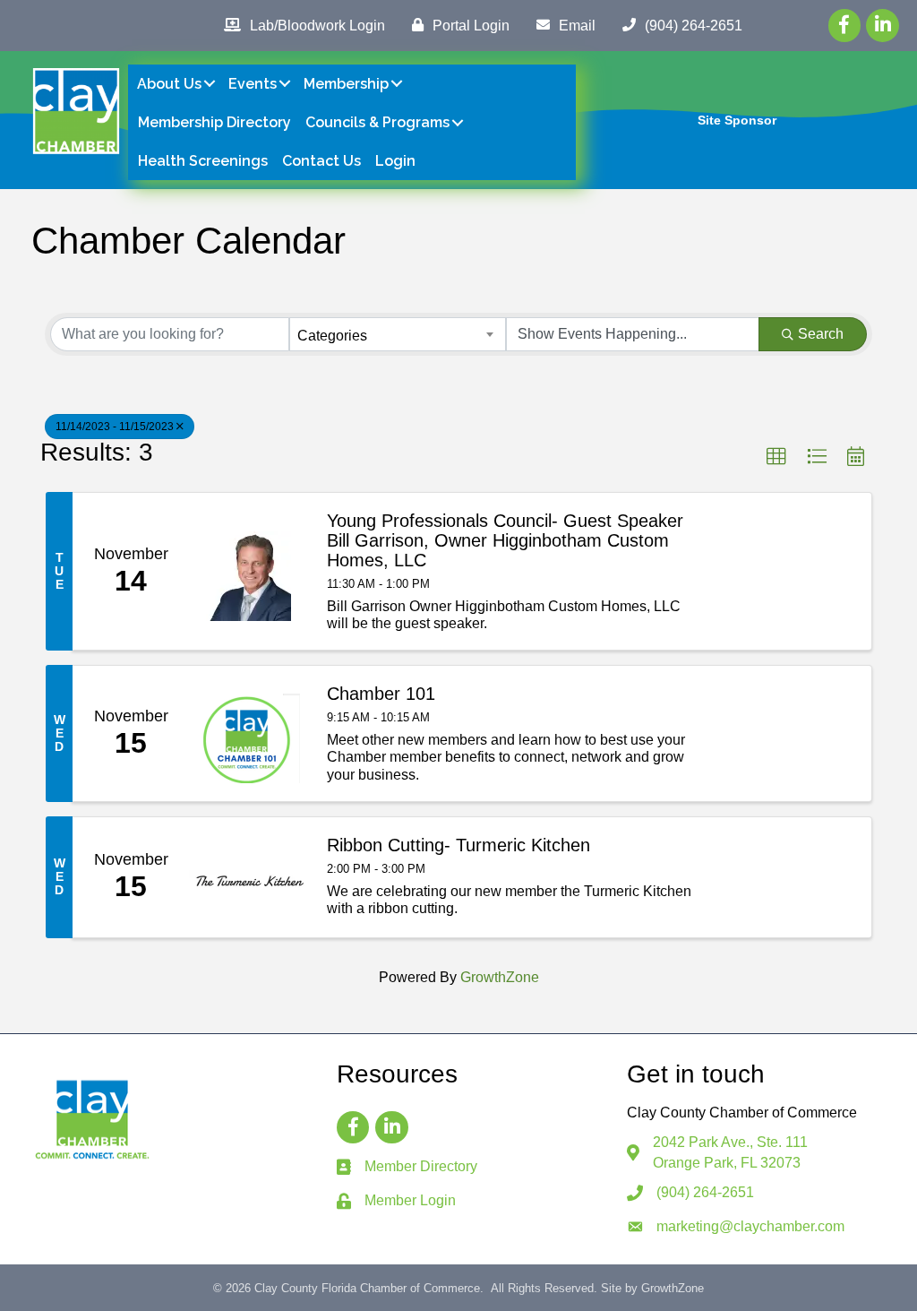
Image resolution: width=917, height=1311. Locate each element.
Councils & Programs (377, 122)
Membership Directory (214, 122)
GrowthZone (499, 977)
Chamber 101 (381, 693)
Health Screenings (203, 160)
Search (821, 333)
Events (252, 83)
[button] (776, 457)
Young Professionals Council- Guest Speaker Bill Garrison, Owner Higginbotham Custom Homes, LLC (505, 540)
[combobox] (397, 334)
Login (395, 160)
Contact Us (321, 160)
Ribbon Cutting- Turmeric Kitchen (458, 845)
